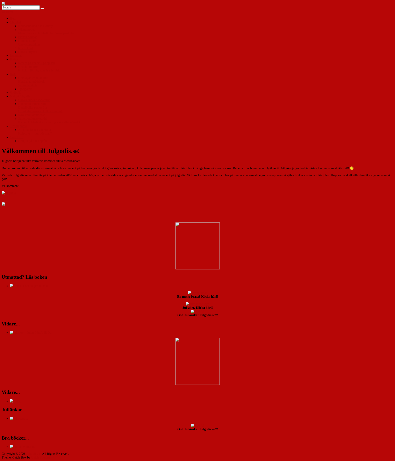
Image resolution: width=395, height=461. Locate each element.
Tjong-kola (25, 89)
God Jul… (16, 137)
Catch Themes (40, 457)
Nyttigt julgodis (20, 96)
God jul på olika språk (32, 141)
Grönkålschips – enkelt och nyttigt (40, 111)
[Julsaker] (16, 205)
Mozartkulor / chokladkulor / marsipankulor (46, 33)
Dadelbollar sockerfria (32, 107)
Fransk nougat (27, 37)
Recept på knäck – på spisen (36, 63)
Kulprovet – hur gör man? (35, 133)
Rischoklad (25, 48)
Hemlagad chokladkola (33, 78)
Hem (13, 18)
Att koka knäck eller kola (34, 129)
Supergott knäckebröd (32, 118)
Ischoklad (16, 55)
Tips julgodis (18, 126)
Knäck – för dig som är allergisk (39, 70)
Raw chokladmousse (31, 115)
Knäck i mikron (28, 66)
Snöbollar (16, 92)
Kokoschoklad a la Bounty (35, 26)
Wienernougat (27, 29)
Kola (13, 74)
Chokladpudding (29, 44)
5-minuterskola (27, 85)
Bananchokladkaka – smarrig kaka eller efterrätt (49, 122)
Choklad (15, 22)
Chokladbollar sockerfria (34, 100)
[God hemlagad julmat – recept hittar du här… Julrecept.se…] (19, 418)
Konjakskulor (27, 40)
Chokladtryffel (27, 52)
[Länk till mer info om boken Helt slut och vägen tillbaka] (29, 286)
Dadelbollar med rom (32, 103)
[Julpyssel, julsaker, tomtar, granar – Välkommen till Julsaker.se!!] (31, 332)
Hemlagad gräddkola (31, 81)
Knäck (14, 59)
